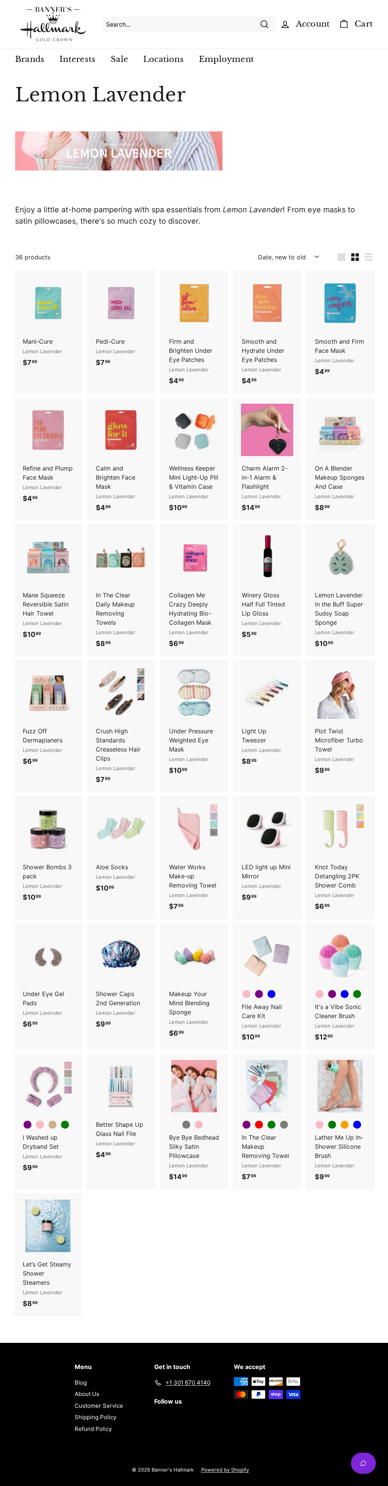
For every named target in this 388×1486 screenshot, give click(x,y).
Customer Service (99, 1405)
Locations (163, 59)
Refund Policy (93, 1428)
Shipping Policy (95, 1417)
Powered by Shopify (225, 1470)
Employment (226, 59)
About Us (87, 1394)
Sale (119, 59)
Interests (77, 59)
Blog (81, 1382)
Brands (29, 59)
